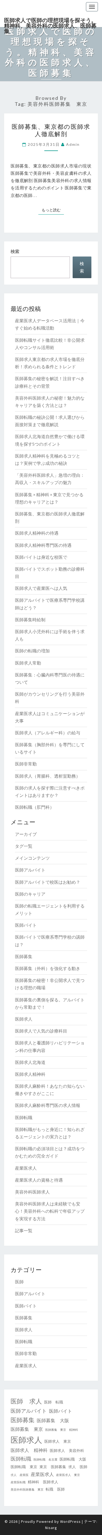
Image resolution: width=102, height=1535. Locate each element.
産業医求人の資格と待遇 (39, 1180)
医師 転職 (53, 1402)
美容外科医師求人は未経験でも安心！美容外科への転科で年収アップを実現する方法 (50, 1211)
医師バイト (26, 925)
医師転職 (23, 1117)
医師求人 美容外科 (67, 1450)
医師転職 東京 (24, 1466)
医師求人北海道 (30, 1062)
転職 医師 (55, 1489)
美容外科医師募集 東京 (27, 1489)
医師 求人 (26, 1401)
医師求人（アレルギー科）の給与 (47, 732)
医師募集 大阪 (53, 1421)
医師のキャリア (30, 894)
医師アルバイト (30, 870)
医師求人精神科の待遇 (36, 533)
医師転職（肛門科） (34, 807)
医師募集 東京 (27, 1429)
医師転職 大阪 (73, 1459)
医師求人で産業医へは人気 (41, 588)
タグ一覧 (23, 846)
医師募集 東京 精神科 (61, 1430)
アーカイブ (26, 834)
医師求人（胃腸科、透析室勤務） (47, 776)
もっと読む (53, 209)
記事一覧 (23, 1230)
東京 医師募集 (52, 1466)
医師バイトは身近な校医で (41, 557)
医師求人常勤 (28, 663)
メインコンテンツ (32, 858)
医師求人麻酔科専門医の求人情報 (47, 1105)
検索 (15, 251)
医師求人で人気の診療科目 (41, 1031)
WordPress (70, 1521)
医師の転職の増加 (32, 650)
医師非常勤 (26, 764)
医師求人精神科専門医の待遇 (43, 545)
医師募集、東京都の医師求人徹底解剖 (51, 130)
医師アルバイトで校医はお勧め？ (47, 882)
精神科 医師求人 (43, 1482)
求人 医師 (77, 1466)
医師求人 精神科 (29, 1450)
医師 (19, 1281)
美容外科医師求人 (32, 1192)
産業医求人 (26, 1168)
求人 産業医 (20, 1475)
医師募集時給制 (30, 619)
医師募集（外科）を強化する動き (47, 968)
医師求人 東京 (57, 1441)
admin (73, 144)
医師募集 (23, 956)
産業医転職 (18, 1482)
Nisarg (51, 1527)
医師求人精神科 (30, 1074)
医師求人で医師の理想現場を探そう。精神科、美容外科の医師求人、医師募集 (50, 22)
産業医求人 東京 (68, 1475)
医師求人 (23, 1019)
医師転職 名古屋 (45, 1459)
